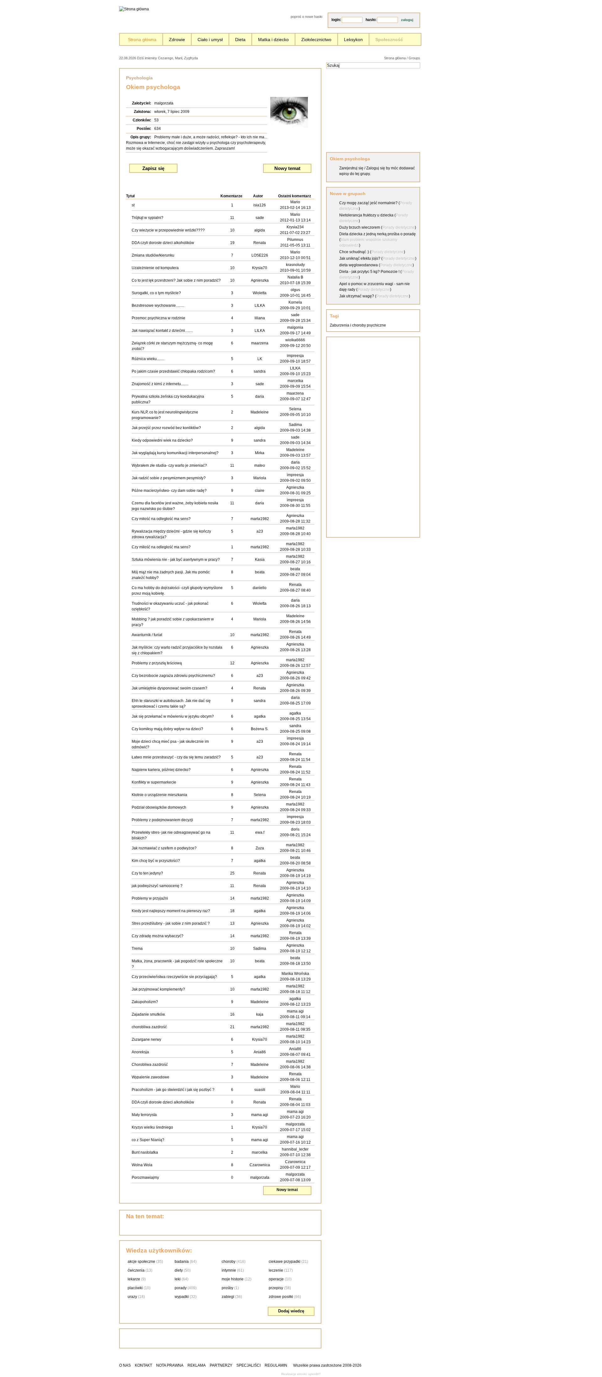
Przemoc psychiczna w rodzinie (158, 318)
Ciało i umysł (210, 39)
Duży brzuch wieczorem (359, 227)
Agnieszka (260, 280)
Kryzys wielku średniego (152, 1127)
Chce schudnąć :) (354, 252)
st (133, 205)
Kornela (295, 302)
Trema (137, 948)
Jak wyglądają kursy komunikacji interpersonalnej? (175, 453)
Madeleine (260, 412)
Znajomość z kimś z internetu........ (160, 384)
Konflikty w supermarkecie (154, 782)
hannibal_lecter (295, 1149)
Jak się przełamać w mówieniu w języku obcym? (173, 716)
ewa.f (259, 832)
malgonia (295, 327)
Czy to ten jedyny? (147, 873)
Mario (295, 202)
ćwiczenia (136, 1270)
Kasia (260, 559)
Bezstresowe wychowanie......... (158, 305)
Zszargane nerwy (146, 1039)
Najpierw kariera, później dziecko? (161, 770)
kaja (259, 1014)
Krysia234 (295, 227)
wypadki (182, 1297)
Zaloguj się (375, 168)
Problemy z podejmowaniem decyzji (162, 820)
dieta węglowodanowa (358, 265)
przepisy (276, 1288)
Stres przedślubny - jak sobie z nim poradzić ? (171, 923)
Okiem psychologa (350, 158)
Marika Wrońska (295, 973)
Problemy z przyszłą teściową (157, 663)
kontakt (143, 1365)
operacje (276, 1279)
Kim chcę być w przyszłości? (156, 861)
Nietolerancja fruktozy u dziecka (366, 215)
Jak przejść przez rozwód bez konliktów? (166, 428)
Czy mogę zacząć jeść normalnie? (368, 203)
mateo (259, 465)
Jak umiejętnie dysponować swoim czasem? (169, 688)
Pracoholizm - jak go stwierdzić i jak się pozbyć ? (173, 1089)
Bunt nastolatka (145, 1152)
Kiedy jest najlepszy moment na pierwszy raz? (171, 911)
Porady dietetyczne (398, 227)
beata (260, 572)
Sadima (295, 425)
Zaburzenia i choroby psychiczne (358, 325)
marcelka (295, 381)
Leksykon (353, 39)
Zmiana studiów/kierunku (153, 255)
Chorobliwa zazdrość (150, 1064)
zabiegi (228, 1297)
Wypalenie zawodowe (150, 1077)
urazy (132, 1297)
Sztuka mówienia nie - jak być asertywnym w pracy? (176, 559)
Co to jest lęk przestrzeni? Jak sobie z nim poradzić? (176, 280)
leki (178, 1279)
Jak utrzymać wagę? (356, 296)
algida (259, 230)
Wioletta (260, 293)
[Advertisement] (271, 57)
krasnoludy (295, 265)
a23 (259, 531)
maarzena (259, 343)
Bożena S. (259, 729)
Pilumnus (295, 239)
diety (179, 1270)
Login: (336, 20)
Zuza (260, 848)
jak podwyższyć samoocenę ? (157, 886)
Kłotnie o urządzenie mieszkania (159, 795)
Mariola (259, 478)
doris (295, 829)
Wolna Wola (142, 1165)
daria (259, 396)
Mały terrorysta (144, 1115)
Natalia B (295, 277)
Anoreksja (140, 1052)
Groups (414, 58)
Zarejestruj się (351, 168)
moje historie (233, 1279)
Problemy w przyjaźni (150, 898)
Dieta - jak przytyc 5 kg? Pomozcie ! (369, 271)
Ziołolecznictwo (316, 39)
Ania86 (260, 1052)
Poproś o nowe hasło (306, 17)
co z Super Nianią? (148, 1140)
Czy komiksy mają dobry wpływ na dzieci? (167, 729)
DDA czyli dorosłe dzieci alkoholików (163, 243)
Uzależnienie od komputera (155, 268)
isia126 (259, 205)
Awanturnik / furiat (147, 635)
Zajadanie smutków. (149, 1014)
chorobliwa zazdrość (149, 1027)
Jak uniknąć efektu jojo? (359, 258)
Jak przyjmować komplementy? (158, 989)
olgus (295, 290)
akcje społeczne (141, 1261)
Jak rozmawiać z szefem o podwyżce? (164, 848)
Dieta (240, 39)
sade (260, 217)
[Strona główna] (134, 9)
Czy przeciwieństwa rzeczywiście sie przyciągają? (174, 977)
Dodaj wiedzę (291, 1311)
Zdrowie (177, 39)
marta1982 (260, 519)
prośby (227, 1288)
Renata (259, 243)
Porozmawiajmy (145, 1177)
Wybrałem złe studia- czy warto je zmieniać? (169, 465)
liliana (260, 318)
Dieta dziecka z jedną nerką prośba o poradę (377, 234)
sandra (260, 371)
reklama (196, 1365)
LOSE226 (259, 255)
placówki (135, 1288)
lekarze (134, 1279)
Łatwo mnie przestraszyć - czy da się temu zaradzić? (176, 757)
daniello (260, 588)
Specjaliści (248, 1365)
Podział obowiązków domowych (159, 807)
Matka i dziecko (273, 39)
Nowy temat (287, 168)
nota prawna (169, 1365)
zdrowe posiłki (281, 1297)
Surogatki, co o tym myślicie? (156, 293)
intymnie (229, 1270)
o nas (125, 1365)
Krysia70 (259, 268)
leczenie (276, 1270)
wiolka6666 (295, 340)
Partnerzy (221, 1365)
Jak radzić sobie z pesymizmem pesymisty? (169, 478)
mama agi (295, 1011)
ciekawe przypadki (284, 1261)
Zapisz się (153, 168)
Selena (295, 409)
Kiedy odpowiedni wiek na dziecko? (162, 440)
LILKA (260, 305)
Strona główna (142, 39)
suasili (259, 1089)
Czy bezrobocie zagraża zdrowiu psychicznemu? (173, 675)
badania (182, 1261)
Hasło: (371, 20)
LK (259, 359)
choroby (228, 1261)
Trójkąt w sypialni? (147, 217)
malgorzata (163, 103)
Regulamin (276, 1365)
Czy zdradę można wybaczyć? (157, 936)
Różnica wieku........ (148, 359)
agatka (260, 716)
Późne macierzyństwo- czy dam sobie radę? (169, 490)
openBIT (314, 1374)
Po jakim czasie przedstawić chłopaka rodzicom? (173, 371)
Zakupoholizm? (145, 1002)
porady (181, 1288)
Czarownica (260, 1165)
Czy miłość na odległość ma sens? (161, 519)
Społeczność (389, 39)
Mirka (259, 453)
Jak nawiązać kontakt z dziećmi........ (162, 330)
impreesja (295, 356)
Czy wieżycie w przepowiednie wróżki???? (168, 230)
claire (259, 490)
